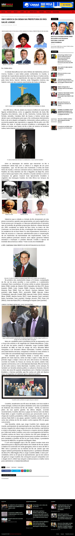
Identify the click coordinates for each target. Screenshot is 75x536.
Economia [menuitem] (56, 12)
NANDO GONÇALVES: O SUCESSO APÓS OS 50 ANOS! (65, 87)
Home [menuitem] (3, 12)
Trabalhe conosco (69, 534)
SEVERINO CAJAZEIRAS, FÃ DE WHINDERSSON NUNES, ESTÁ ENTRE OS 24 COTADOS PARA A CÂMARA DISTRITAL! (65, 112)
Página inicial (4, 16)
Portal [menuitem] (9, 12)
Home (57, 534)
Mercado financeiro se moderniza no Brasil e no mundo (64, 103)
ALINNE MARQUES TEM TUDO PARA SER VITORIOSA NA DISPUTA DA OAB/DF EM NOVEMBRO (65, 507)
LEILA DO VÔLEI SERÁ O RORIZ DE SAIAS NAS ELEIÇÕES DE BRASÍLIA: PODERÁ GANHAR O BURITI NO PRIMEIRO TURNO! (65, 526)
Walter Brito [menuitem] (33, 12)
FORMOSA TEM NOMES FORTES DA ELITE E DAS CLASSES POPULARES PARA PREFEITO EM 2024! (66, 95)
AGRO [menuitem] (22, 12)
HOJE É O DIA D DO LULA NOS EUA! (15, 519)
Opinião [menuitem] (41, 12)
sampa (8, 467)
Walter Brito (11, 16)
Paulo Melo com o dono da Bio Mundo (40, 505)
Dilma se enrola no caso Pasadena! (64, 74)
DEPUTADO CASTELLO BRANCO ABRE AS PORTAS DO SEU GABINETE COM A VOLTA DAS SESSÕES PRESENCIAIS (65, 516)
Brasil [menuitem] (15, 12)
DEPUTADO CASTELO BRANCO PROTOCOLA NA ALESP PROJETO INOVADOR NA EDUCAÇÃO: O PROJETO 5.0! (40, 524)
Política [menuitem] (48, 12)
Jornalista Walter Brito (7, 25)
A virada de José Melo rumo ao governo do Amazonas (65, 127)
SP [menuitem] (27, 12)
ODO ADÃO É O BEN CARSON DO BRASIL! (65, 67)
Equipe (62, 534)
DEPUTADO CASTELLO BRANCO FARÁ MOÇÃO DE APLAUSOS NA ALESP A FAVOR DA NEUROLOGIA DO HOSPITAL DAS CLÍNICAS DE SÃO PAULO (41, 514)
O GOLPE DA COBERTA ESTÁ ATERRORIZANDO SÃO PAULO (15, 513)
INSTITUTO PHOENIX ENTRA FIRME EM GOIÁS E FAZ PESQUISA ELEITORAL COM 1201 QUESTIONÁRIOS (62, 39)
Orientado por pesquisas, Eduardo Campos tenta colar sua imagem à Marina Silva (65, 81)
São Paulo (14, 467)
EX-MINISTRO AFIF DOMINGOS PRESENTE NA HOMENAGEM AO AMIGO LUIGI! (16, 506)
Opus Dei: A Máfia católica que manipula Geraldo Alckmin (65, 120)
